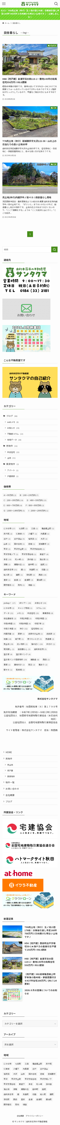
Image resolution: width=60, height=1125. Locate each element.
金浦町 (28, 579)
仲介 (24, 628)
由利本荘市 (10, 569)
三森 (34, 528)
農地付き (19, 664)
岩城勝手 (44, 543)
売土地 (8, 644)
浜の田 (31, 559)
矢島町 (33, 569)
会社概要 (10, 795)
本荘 (7, 559)
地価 (7, 639)
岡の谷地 (19, 543)
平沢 (7, 549)
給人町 (8, 574)
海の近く (37, 644)
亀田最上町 (48, 528)
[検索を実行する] (54, 249)
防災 (31, 664)
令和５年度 (10, 628)
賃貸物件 (12, 464)
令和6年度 (25, 623)
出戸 (7, 538)
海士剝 (44, 559)
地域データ (14, 439)
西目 (42, 574)
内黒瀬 (45, 533)
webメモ (13, 422)
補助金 (35, 659)
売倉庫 (49, 639)
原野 (21, 633)
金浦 (17, 579)
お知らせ (13, 427)
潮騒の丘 (19, 564)
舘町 (19, 574)
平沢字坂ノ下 (11, 554)
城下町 (19, 639)
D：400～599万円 (36, 500)
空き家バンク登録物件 (15, 659)
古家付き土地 (35, 633)
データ (8, 613)
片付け (50, 644)
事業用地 (48, 613)
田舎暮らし (24, 649)
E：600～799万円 (13, 505)
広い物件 (22, 644)
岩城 (31, 543)
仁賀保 (20, 533)
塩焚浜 (32, 538)
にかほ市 (9, 528)
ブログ (11, 415)
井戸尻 (8, 533)
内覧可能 (9, 633)
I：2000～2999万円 (38, 510)
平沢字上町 (20, 549)
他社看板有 (10, 618)
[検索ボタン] (56, 4)
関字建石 (9, 585)
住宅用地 (37, 628)
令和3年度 (41, 618)
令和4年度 (9, 623)
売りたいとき (34, 639)
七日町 (23, 528)
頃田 (31, 585)
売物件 (11, 445)
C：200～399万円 (13, 500)
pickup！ (10, 603)
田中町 (32, 564)
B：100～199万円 (29, 495)
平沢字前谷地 (37, 549)
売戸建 (10, 770)
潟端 (7, 564)
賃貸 (7, 664)
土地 (11, 457)
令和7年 (39, 623)
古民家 (50, 633)
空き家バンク (23, 654)
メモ (20, 613)
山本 (7, 543)
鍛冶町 (41, 579)
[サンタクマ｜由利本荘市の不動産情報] (30, 4)
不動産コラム (15, 433)
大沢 (44, 538)
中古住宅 (13, 452)
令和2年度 (26, 618)
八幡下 (32, 533)
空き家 (8, 654)
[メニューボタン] (4, 4)
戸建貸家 (12, 476)
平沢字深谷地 (29, 554)
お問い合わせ (12, 788)
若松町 (30, 574)
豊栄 (7, 579)
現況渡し (9, 649)
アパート (12, 470)
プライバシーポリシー (34, 1115)
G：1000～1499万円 (14, 510)
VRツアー (25, 603)
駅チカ (8, 669)
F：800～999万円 (35, 505)
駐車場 (20, 669)
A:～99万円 (10, 495)
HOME (9, 752)
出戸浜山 (19, 538)
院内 (21, 585)
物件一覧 (10, 782)
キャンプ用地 (25, 608)
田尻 (44, 564)
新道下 (44, 554)
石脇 (45, 569)
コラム (41, 608)
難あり (43, 664)
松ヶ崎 (19, 559)
